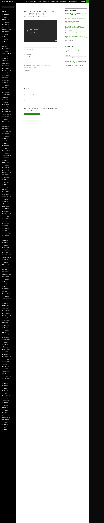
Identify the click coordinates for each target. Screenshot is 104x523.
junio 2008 (4, 385)
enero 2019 (4, 169)
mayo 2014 (4, 264)
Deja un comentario (43, 16)
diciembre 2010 (5, 334)
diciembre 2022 (5, 89)
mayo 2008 (4, 386)
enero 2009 (4, 373)
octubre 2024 (4, 51)
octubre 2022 (4, 92)
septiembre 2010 (5, 339)
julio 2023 (4, 77)
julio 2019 (4, 158)
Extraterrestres (54, 1)
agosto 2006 (4, 422)
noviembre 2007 (5, 397)
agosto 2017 (4, 198)
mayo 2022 (4, 101)
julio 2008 (4, 383)
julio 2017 (4, 199)
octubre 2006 (4, 419)
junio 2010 (4, 344)
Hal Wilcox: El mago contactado (76, 65)
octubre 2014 (4, 255)
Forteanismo (33, 1)
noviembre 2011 (5, 315)
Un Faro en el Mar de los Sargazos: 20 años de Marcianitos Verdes (75, 62)
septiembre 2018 (5, 175)
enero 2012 (4, 312)
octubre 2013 (4, 276)
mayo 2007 (4, 407)
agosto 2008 (4, 381)
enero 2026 (4, 26)
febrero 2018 (4, 187)
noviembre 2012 (5, 295)
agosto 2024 (4, 55)
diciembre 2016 (5, 211)
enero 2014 (4, 271)
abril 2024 (4, 61)
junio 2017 (4, 201)
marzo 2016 (4, 226)
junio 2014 (4, 262)
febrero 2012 (4, 310)
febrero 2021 (4, 126)
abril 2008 (4, 388)
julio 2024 (4, 56)
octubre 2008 (4, 378)
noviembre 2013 (5, 274)
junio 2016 (4, 221)
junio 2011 (4, 323)
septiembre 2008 (5, 380)
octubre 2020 (4, 133)
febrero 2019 (4, 167)
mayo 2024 (4, 60)
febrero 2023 (4, 85)
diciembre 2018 (5, 170)
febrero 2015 (4, 249)
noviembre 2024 (5, 49)
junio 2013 (4, 283)
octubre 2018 (4, 174)
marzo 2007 (4, 410)
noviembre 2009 (5, 356)
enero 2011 (4, 332)
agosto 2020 (4, 136)
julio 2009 (4, 363)
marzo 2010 (4, 349)
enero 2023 (4, 87)
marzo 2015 (4, 247)
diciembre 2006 (5, 415)
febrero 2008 (4, 392)
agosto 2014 (4, 259)
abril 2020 (4, 143)
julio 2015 (4, 240)
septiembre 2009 (5, 359)
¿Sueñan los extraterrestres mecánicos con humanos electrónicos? (76, 58)
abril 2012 (4, 306)
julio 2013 (4, 281)
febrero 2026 (4, 24)
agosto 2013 (4, 279)
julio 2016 (4, 220)
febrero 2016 (4, 228)
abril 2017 (4, 204)
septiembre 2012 (5, 298)
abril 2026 (4, 21)
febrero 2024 (4, 65)
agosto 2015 (4, 238)
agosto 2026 (4, 14)
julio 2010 (4, 342)
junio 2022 (4, 99)
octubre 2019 (4, 153)
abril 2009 (4, 368)
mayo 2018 (4, 182)
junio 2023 (4, 78)
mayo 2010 (4, 346)
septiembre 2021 (5, 114)
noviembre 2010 (5, 335)
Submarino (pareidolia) (29, 55)
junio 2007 (4, 405)
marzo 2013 (4, 288)
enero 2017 (4, 209)
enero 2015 (4, 250)
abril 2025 (4, 41)
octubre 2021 (4, 112)
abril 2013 (4, 286)
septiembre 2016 (5, 216)
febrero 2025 (4, 44)
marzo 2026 (4, 22)
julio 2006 (4, 424)
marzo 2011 (4, 329)
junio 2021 (4, 119)
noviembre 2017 (5, 192)
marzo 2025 (4, 43)
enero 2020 (4, 148)
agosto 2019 (4, 157)
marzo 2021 (4, 124)
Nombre (26, 88)
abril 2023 (4, 82)
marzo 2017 (4, 206)
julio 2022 (4, 97)
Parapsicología (46, 1)
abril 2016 (4, 225)
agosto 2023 (4, 75)
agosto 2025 (4, 34)
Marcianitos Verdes (8, 1)
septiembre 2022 (5, 94)
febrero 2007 (4, 412)
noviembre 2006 (5, 417)
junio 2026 (4, 17)
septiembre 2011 (5, 318)
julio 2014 (4, 261)
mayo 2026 (4, 19)
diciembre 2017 (5, 191)
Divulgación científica (74, 1)
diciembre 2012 (5, 293)
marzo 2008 (4, 390)
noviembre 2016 (5, 213)
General (83, 1)
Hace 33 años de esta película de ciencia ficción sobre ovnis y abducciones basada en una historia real (76, 38)
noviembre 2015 (5, 233)
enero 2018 (4, 189)
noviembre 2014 (5, 254)
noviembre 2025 (5, 29)
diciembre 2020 (5, 129)
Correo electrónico (29, 94)
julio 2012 (4, 301)
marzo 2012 (4, 308)
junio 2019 (4, 160)
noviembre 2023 (5, 70)
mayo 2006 (4, 427)
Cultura (39, 1)
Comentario (27, 70)
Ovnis (27, 1)
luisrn (35, 16)
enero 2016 (4, 230)
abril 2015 (4, 245)
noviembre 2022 (5, 90)
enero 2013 (4, 291)
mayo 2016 (4, 223)
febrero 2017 (4, 208)
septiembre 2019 (5, 155)
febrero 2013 (4, 289)
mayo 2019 (4, 162)
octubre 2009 (4, 357)
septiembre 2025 (5, 32)
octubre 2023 (4, 72)
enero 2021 (4, 128)
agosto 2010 (4, 340)
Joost (66, 65)
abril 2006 (4, 429)
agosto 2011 (4, 320)
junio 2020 (4, 140)
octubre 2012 (4, 296)
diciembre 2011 (5, 313)
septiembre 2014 (5, 257)
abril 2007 (4, 409)
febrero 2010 (4, 351)
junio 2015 (4, 242)
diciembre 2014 (5, 252)
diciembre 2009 (5, 354)
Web (25, 100)
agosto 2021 (4, 116)
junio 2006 (4, 426)
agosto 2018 (4, 177)
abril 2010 (4, 347)
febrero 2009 (4, 371)
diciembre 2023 (5, 68)
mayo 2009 (4, 366)
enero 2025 (4, 46)
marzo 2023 (4, 84)
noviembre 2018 (5, 172)
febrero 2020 (4, 146)
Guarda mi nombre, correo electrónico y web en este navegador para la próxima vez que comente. (40, 109)
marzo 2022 (4, 104)
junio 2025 (4, 38)
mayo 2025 (4, 39)
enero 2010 (4, 352)
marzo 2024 (4, 63)
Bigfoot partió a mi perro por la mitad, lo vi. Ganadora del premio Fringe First (76, 14)
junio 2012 (4, 303)
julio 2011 (4, 322)
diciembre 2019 (5, 150)
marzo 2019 (4, 165)
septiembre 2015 (5, 237)
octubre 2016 (4, 215)
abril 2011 (4, 327)
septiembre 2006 (5, 420)
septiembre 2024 (5, 53)
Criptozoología (63, 1)
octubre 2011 (4, 317)
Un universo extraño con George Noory (74, 32)
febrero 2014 (4, 269)
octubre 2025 (4, 31)
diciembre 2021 (5, 109)
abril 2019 (4, 164)
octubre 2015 (4, 235)
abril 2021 (4, 123)
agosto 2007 (4, 402)
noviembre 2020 (5, 131)
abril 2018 (4, 184)
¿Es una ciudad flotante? (29, 50)
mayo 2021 (4, 121)
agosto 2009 (4, 361)
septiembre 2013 (5, 278)
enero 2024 (4, 67)
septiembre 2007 (5, 400)
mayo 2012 (4, 305)
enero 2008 (4, 393)
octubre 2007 (4, 398)
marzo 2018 (4, 186)
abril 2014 (4, 266)
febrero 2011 (4, 330)
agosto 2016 (4, 218)
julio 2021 (4, 118)
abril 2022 (4, 102)
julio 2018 (4, 179)
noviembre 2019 (5, 152)
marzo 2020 (4, 145)
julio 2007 (4, 403)
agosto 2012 (4, 300)
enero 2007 (4, 414)
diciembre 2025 (5, 27)
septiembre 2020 (5, 135)
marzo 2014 (4, 267)
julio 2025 (4, 36)
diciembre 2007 (5, 395)
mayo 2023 (4, 80)
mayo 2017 (4, 203)
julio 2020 (4, 138)
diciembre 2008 (5, 375)
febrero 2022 (4, 106)
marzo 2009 (4, 369)
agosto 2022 (4, 95)
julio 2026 (4, 15)
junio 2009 (4, 364)
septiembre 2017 (5, 196)
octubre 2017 (4, 194)
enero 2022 (4, 107)
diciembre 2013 (5, 272)
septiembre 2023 (5, 73)
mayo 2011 (4, 325)
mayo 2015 (4, 243)
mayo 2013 (4, 284)
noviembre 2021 (5, 111)
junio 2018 (4, 181)
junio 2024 (4, 58)
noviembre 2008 (5, 376)
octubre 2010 (4, 337)
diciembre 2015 (5, 232)
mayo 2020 (4, 141)
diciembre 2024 (5, 48)
